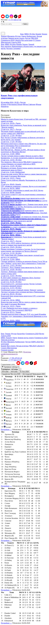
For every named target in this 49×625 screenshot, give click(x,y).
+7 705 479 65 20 (15, 358)
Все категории (27, 40)
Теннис (44, 34)
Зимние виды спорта (16, 38)
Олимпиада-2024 (41, 338)
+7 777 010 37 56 (14, 20)
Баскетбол (21, 334)
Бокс (22, 34)
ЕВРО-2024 (35, 342)
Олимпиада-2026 (7, 40)
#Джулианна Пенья (14, 104)
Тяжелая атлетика (8, 340)
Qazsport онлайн (7, 350)
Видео (41, 334)
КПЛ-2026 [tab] (5, 371)
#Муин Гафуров (29, 104)
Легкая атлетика (22, 346)
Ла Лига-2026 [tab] (24, 371)
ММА (26, 34)
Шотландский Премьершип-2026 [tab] (34, 374)
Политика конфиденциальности (16, 353)
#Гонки (4, 104)
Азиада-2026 (16, 42)
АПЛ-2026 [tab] (14, 371)
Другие (28, 38)
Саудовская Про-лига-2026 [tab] (11, 374)
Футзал (18, 36)
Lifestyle (18, 40)
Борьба (38, 34)
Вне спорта (11, 346)
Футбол (32, 34)
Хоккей (4, 36)
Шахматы (11, 36)
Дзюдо (23, 36)
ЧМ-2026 (34, 38)
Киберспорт (31, 36)
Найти (25, 24)
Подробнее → (6, 429)
